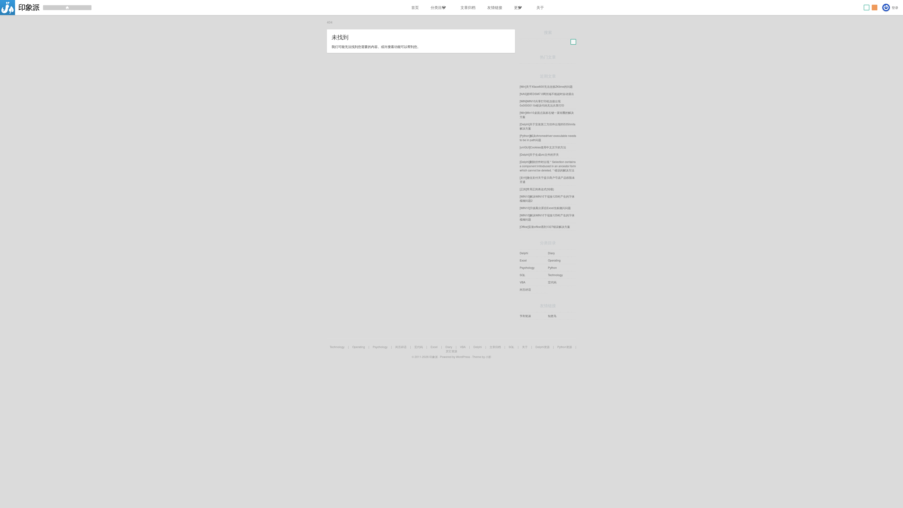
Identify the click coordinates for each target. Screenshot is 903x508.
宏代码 (552, 282)
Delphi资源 (542, 347)
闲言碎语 (525, 289)
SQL (522, 275)
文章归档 (467, 7)
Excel (523, 260)
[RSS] (874, 7)
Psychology (527, 268)
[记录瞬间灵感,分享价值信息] (45, 7)
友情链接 (494, 7)
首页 (415, 7)
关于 (540, 7)
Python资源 (564, 347)
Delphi (524, 253)
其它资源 (451, 351)
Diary (551, 253)
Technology (555, 275)
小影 (488, 357)
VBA (522, 282)
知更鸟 (552, 316)
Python (552, 268)
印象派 (433, 357)
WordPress (463, 357)
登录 (895, 7)
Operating (554, 260)
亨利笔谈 (525, 316)
